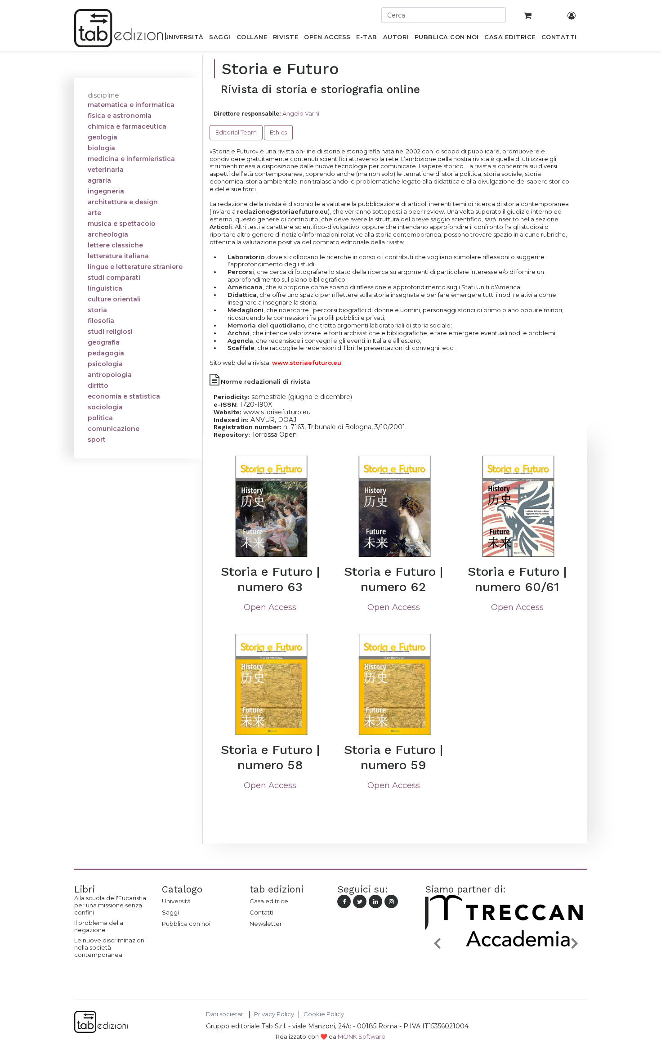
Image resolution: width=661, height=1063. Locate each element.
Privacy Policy (274, 1014)
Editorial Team (236, 132)
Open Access (270, 607)
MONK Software (361, 1036)
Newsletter (266, 923)
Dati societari (225, 1014)
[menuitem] (183, 38)
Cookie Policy (324, 1014)
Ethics (278, 132)
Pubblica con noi (186, 923)
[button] (437, 942)
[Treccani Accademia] (506, 964)
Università (176, 901)
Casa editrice (269, 901)
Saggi (170, 912)
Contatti (261, 912)
